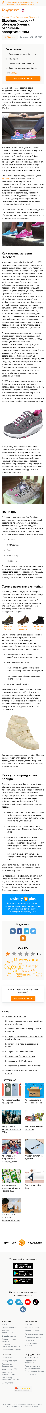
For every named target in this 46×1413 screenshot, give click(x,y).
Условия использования (8, 1332)
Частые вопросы (32, 1327)
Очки (20, 963)
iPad (10, 973)
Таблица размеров (9, 1361)
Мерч (15, 970)
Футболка (37, 973)
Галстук (9, 975)
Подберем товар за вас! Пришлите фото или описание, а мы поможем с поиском (21, 3)
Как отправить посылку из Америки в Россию (11, 1217)
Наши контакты (31, 1358)
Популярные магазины (34, 1334)
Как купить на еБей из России (34, 1127)
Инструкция (26, 960)
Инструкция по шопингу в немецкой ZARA (11, 1129)
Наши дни (13, 59)
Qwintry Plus (7, 1358)
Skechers (11, 37)
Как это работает (32, 1331)
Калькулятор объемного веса (8, 1373)
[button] (43, 10)
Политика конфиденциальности (11, 1345)
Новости (28, 1324)
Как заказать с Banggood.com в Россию (24, 1066)
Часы (32, 969)
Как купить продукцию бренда (22, 68)
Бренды (34, 17)
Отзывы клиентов (9, 1327)
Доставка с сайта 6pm (33, 1186)
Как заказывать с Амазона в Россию (33, 1101)
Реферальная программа (30, 1362)
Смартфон (33, 966)
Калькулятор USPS (9, 1369)
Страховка (29, 1340)
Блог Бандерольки (19, 17)
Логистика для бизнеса (34, 1371)
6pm (10, 961)
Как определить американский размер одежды (9, 1159)
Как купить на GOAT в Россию (19, 1051)
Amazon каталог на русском (34, 1157)
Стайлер (18, 976)
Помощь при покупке (33, 1337)
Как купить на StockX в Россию (20, 1056)
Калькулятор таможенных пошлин (10, 1379)
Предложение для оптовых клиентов (32, 1367)
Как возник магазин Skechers (22, 54)
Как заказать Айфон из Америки (11, 1101)
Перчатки (26, 974)
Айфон (39, 975)
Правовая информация (11, 1350)
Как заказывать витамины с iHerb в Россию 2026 (11, 1188)
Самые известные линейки (21, 63)
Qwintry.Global (7, 1383)
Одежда (14, 966)
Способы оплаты (9, 1336)
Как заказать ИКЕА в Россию (18, 1061)
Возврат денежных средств (9, 1340)
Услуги (4, 1324)
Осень (25, 971)
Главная (5, 17)
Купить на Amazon (7, 627)
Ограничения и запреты (31, 1344)
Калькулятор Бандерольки (7, 1365)
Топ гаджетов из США (15, 1016)
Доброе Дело (30, 1374)
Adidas (19, 973)
